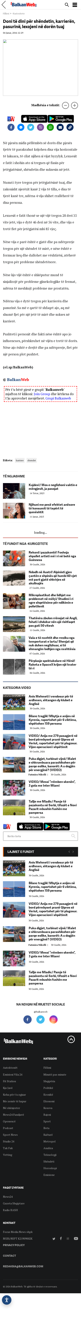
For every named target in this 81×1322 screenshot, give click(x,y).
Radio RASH (10, 1210)
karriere (20, 460)
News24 (8, 1196)
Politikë (48, 1088)
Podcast (8, 1128)
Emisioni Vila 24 (12, 1074)
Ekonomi (48, 1101)
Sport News (10, 1135)
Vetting (7, 1155)
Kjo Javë (8, 1088)
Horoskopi (50, 1168)
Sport (47, 1121)
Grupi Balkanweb (58, 398)
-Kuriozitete (18, 13)
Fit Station (9, 1081)
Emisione (49, 1175)
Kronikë (48, 1094)
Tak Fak (8, 1148)
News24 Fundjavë (13, 1114)
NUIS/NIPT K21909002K (17, 1238)
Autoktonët (10, 1067)
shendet (32, 460)
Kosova (47, 1108)
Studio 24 (8, 1141)
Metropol (49, 1141)
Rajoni (47, 1114)
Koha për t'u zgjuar (14, 1094)
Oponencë (9, 1121)
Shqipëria (49, 1081)
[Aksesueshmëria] (6, 1300)
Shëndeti (48, 1161)
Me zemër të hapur (14, 1101)
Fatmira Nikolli (39, 774)
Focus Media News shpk (18, 1232)
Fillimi (6, 13)
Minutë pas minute (54, 1074)
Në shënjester (11, 1108)
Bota (46, 1128)
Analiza (48, 1148)
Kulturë (48, 1135)
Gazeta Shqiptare (14, 1203)
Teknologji (49, 1155)
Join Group (42, 394)
